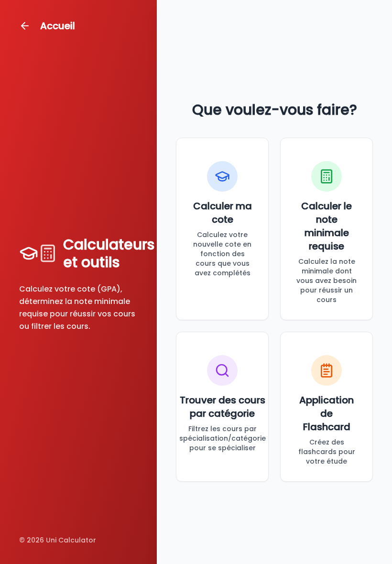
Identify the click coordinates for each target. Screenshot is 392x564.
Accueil (57, 26)
